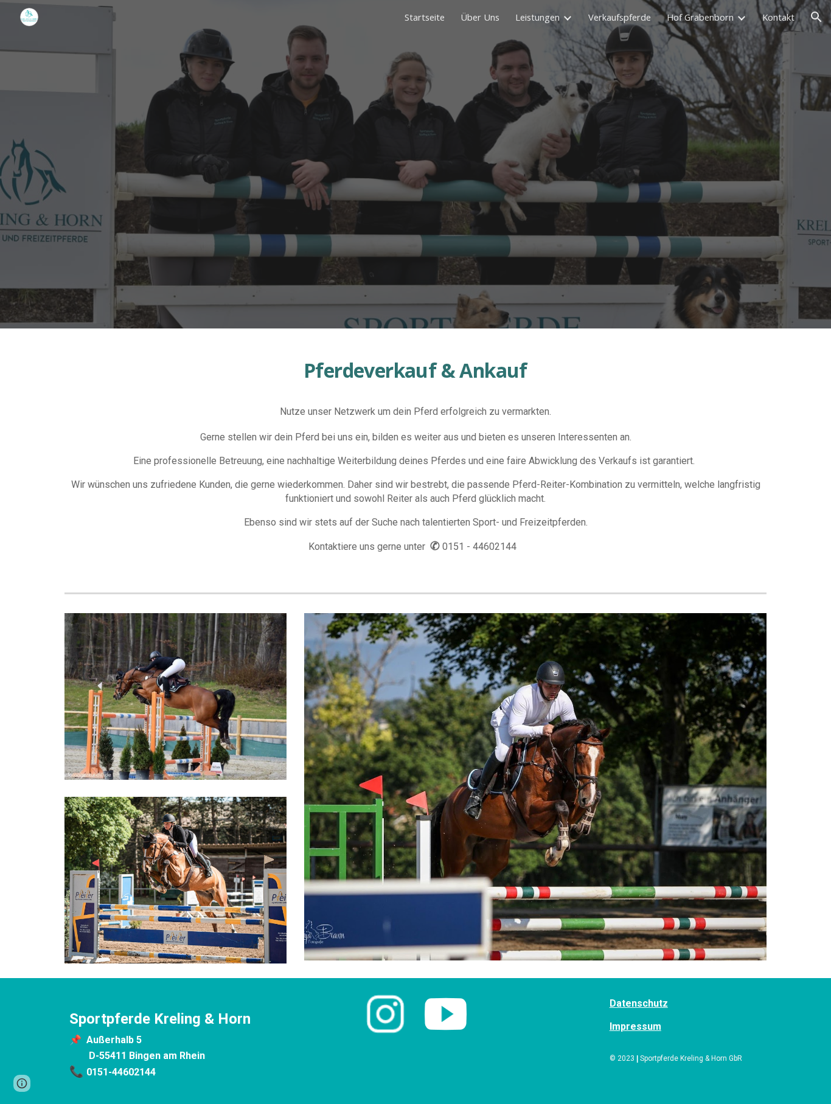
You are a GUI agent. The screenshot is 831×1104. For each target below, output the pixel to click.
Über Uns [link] (480, 17)
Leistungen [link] (537, 17)
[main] (415, 368)
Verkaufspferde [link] (619, 17)
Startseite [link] (425, 17)
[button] (816, 17)
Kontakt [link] (778, 17)
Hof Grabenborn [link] (700, 17)
